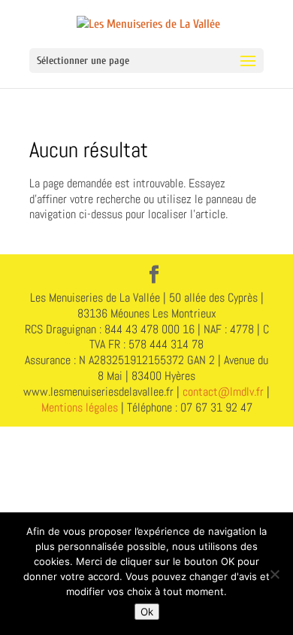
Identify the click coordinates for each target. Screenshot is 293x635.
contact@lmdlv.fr (223, 392)
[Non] (274, 574)
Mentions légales (79, 407)
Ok (146, 612)
